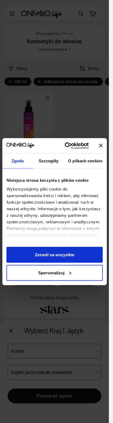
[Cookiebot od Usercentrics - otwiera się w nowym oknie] (66, 145)
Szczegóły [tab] (49, 161)
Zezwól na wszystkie (54, 254)
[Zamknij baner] (101, 146)
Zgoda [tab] (18, 161)
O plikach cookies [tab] (85, 161)
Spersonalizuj (51, 272)
